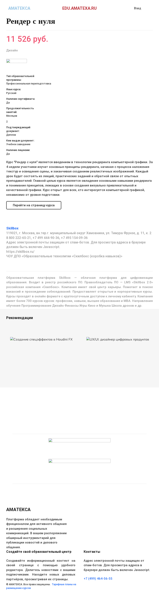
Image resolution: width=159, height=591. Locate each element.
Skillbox (12, 228)
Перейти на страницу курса (34, 205)
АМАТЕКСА (19, 8)
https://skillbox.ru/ (20, 252)
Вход (137, 8)
